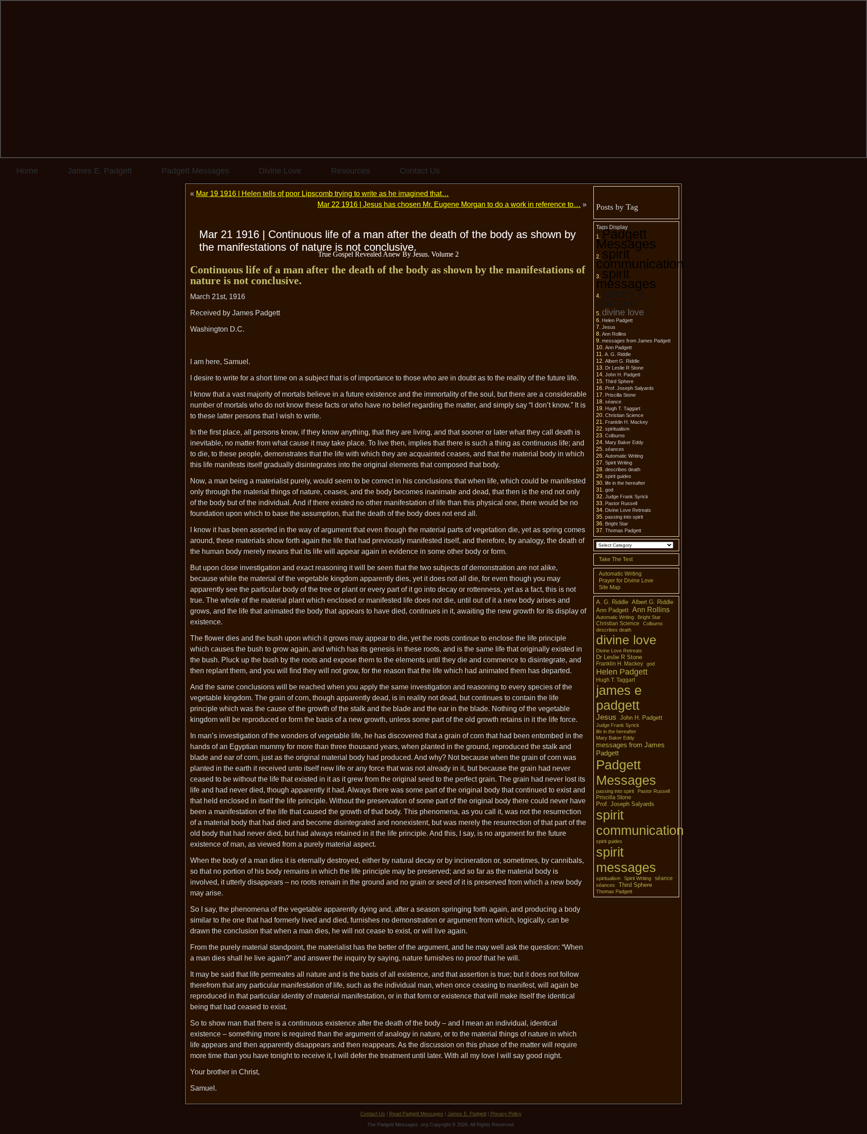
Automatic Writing (624, 456)
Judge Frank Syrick (626, 496)
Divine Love (280, 170)
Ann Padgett (618, 347)
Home (27, 170)
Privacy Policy (506, 1113)
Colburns (615, 435)
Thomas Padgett (623, 530)
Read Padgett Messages (416, 1113)
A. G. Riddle (618, 354)
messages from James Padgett (636, 340)
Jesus (608, 327)
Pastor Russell (621, 503)
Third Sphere (619, 381)
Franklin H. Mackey (626, 422)
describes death (622, 469)
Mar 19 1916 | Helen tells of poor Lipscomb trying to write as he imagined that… (322, 193)
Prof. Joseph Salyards (629, 388)
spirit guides (618, 476)
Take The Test (616, 559)
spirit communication (640, 258)
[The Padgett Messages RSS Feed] (192, 1118)
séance (613, 401)
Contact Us (420, 170)
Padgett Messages (195, 170)
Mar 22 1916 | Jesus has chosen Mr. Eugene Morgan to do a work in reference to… (449, 204)
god (609, 489)
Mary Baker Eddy (624, 442)
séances (614, 449)
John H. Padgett (622, 374)
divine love (623, 312)
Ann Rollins (614, 334)
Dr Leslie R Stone (624, 367)
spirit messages (626, 278)
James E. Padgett (100, 170)
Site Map (609, 587)
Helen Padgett (617, 320)
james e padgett (620, 298)
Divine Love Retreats (628, 510)
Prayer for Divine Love (626, 580)
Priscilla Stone (620, 395)
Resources (350, 170)
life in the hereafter (625, 483)
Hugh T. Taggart (622, 408)
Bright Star (616, 523)
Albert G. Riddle (622, 361)
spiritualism (617, 428)
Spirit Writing (618, 462)
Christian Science (624, 415)
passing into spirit (624, 517)
